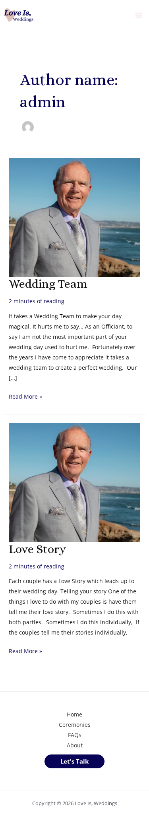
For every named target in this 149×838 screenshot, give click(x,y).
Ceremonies (75, 724)
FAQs (74, 735)
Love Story (37, 549)
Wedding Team (48, 284)
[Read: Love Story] (75, 481)
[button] (74, 761)
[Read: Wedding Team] (75, 216)
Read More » (25, 397)
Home (74, 714)
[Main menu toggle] (138, 15)
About (75, 745)
